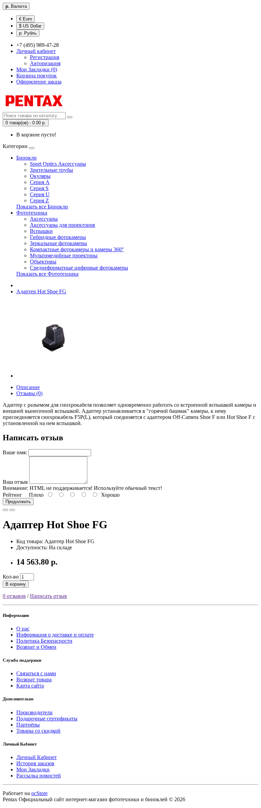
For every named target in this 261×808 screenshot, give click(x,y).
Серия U (40, 194)
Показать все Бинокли (42, 206)
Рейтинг (12, 495)
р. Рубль (28, 33)
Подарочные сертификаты (46, 718)
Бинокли (26, 158)
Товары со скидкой (38, 731)
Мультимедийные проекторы (64, 255)
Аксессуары (44, 219)
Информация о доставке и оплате (55, 635)
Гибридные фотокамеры (58, 237)
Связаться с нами (36, 673)
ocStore (39, 793)
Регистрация (44, 57)
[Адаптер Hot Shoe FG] (55, 376)
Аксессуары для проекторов (62, 225)
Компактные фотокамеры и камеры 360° (77, 249)
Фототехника (31, 213)
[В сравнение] (12, 510)
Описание (28, 387)
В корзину (15, 584)
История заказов (35, 763)
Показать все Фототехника (47, 274)
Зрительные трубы (51, 170)
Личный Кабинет (36, 757)
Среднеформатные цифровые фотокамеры (79, 268)
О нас (23, 628)
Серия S (39, 188)
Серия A (40, 182)
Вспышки (41, 231)
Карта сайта (30, 685)
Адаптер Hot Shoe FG (41, 291)
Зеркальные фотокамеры (58, 243)
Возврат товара (34, 679)
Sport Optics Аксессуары (58, 164)
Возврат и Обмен (36, 647)
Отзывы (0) (29, 393)
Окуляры (40, 176)
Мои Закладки (33, 769)
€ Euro (25, 18)
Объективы (43, 261)
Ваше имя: (15, 452)
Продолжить (18, 501)
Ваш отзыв (15, 482)
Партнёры (28, 725)
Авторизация (45, 63)
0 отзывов (14, 596)
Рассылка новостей (38, 775)
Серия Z (39, 200)
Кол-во (11, 577)
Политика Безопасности (44, 641)
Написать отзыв (48, 596)
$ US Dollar (30, 26)
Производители (34, 712)
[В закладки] (5, 510)
